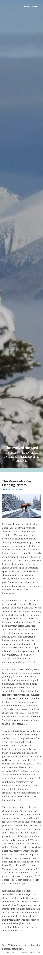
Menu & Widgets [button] (33, 6)
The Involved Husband (21, 447)
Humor (19, 490)
